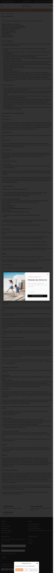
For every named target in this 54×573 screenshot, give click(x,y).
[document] (26, 286)
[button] (37, 563)
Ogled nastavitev (34, 569)
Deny (27, 569)
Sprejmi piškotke (19, 569)
